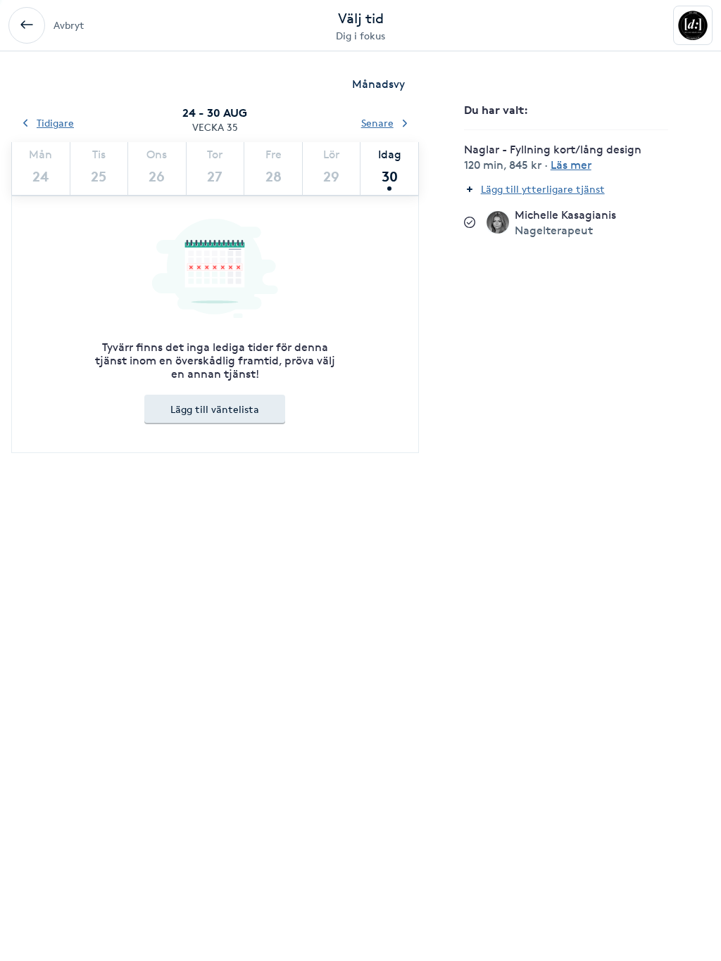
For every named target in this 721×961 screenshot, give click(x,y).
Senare (377, 123)
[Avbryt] (26, 25)
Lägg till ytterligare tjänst (543, 189)
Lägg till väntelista (214, 409)
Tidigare (55, 123)
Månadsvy (378, 84)
